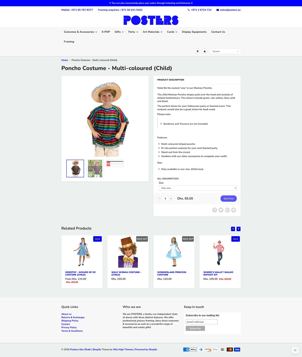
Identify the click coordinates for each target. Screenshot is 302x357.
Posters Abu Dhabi (80, 349)
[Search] (238, 51)
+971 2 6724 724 (201, 10)
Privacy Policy (69, 327)
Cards (170, 32)
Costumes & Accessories (79, 32)
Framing (69, 41)
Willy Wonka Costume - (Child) (126, 273)
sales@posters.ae (230, 10)
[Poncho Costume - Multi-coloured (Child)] (105, 118)
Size (161, 182)
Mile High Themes (123, 349)
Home (64, 60)
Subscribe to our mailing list (202, 315)
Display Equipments (194, 32)
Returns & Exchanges (73, 317)
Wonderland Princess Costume (171, 273)
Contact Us (218, 32)
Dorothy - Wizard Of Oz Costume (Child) (80, 273)
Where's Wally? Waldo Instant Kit (218, 273)
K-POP (106, 32)
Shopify (97, 349)
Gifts (118, 32)
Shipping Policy (69, 320)
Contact (65, 324)
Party (131, 32)
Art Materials (151, 32)
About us (66, 314)
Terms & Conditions (72, 330)
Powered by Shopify (146, 349)
